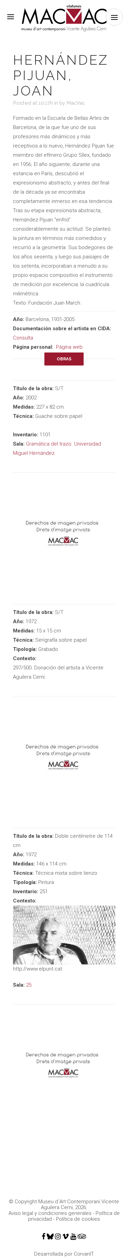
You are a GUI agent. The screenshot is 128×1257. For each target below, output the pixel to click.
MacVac (76, 103)
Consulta (23, 338)
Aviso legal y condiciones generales (50, 1213)
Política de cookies (78, 1219)
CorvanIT (84, 1254)
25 (28, 985)
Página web (69, 347)
